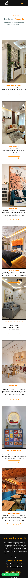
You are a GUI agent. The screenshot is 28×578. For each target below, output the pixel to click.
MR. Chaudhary (14, 385)
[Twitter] (12, 573)
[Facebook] (7, 573)
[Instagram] (18, 573)
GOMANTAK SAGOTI (14, 513)
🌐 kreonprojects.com (14, 560)
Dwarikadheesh (14, 209)
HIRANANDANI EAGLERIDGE (14, 85)
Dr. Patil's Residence (14, 451)
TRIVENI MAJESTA (14, 146)
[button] (10, 574)
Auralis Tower (14, 270)
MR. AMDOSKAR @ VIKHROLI (14, 322)
